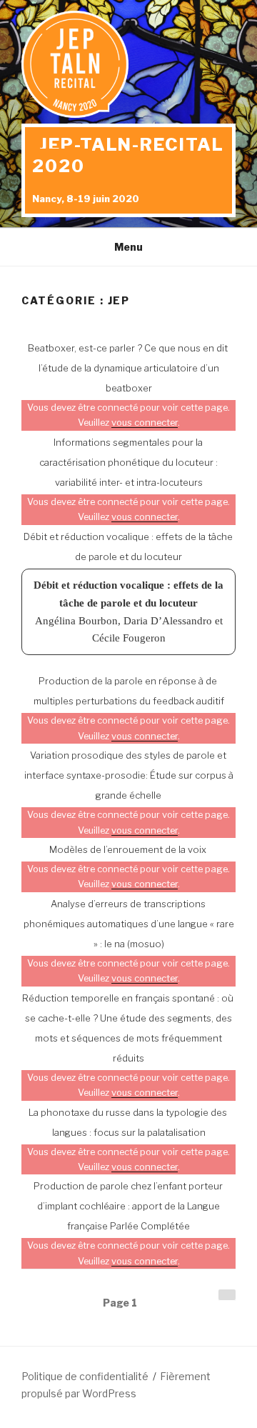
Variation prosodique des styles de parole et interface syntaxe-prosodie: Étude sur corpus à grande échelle (128, 775)
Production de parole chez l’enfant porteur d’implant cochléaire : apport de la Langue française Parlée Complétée (128, 1206)
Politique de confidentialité (84, 1376)
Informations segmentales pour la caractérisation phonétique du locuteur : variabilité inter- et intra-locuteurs (128, 462)
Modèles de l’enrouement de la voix (127, 849)
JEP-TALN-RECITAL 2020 (128, 155)
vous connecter (144, 422)
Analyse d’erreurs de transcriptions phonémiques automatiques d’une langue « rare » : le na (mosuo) (129, 923)
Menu (128, 247)
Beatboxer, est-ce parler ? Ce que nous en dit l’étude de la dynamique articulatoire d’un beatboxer (128, 368)
